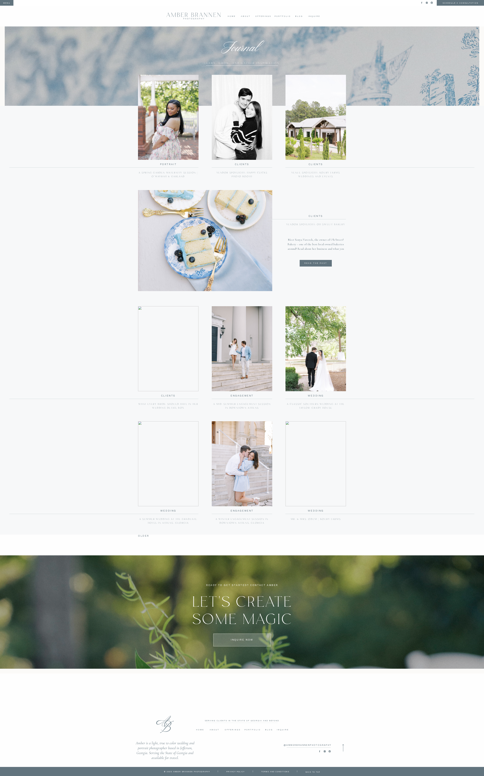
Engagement (242, 395)
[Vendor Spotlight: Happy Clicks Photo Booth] (242, 117)
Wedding (316, 395)
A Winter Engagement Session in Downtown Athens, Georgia (242, 521)
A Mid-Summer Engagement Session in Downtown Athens (242, 406)
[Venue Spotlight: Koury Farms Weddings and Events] (315, 117)
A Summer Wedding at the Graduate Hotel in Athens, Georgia (168, 521)
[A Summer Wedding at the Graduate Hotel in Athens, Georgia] (168, 463)
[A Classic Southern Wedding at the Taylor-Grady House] (315, 348)
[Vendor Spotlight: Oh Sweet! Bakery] (205, 240)
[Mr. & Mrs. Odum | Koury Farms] (315, 463)
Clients (242, 164)
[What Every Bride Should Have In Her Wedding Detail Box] (168, 348)
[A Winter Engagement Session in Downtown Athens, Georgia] (242, 463)
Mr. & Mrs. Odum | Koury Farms (316, 519)
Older (143, 535)
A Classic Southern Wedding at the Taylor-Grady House (316, 406)
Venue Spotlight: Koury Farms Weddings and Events (316, 174)
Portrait (168, 164)
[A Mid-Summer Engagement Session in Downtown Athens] (242, 348)
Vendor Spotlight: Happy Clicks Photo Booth (242, 174)
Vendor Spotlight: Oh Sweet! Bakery (315, 224)
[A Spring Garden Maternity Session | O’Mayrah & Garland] (168, 117)
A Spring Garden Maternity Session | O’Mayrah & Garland (168, 174)
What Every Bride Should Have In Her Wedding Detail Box (168, 406)
